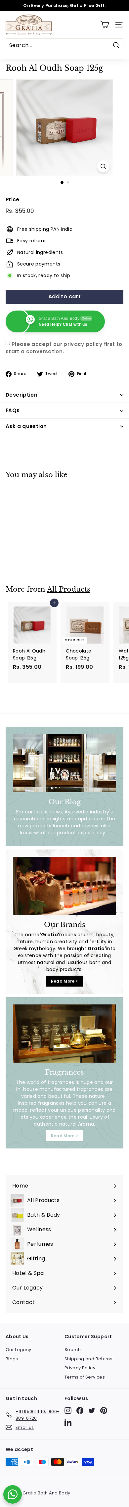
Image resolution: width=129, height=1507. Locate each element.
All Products (68, 589)
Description (21, 394)
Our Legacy (18, 1349)
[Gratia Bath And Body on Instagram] (67, 1410)
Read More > (64, 981)
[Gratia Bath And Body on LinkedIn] (67, 1422)
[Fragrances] (64, 1033)
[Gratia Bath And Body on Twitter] (91, 1410)
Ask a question (26, 426)
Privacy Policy (79, 1368)
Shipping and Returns (88, 1359)
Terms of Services (84, 1377)
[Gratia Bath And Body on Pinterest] (103, 1410)
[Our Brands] (64, 886)
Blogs (12, 1359)
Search (72, 1349)
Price (13, 199)
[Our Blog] (64, 763)
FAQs (13, 410)
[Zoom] (103, 166)
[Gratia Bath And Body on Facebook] (79, 1410)
